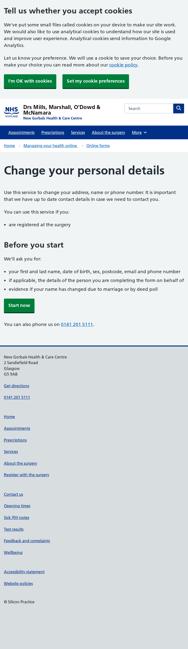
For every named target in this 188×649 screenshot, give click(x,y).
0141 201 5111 (77, 324)
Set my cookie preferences (96, 81)
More (138, 132)
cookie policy (123, 65)
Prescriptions (52, 132)
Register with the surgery (26, 474)
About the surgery (108, 132)
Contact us (13, 494)
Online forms (98, 145)
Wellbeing (13, 552)
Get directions (16, 385)
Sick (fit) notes (16, 517)
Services (78, 132)
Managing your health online (51, 145)
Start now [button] (19, 305)
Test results (14, 529)
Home (9, 145)
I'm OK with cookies (30, 81)
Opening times (17, 505)
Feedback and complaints (27, 540)
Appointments (21, 132)
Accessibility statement (24, 571)
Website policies (18, 583)
